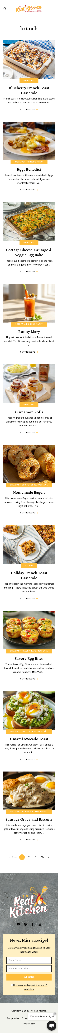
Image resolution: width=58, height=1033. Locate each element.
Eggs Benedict (29, 169)
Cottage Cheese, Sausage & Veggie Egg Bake (29, 252)
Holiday (29, 565)
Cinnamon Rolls (29, 412)
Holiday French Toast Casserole (29, 575)
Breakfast (29, 80)
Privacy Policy (29, 1024)
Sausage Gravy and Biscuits (29, 819)
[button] (51, 1026)
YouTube (18, 924)
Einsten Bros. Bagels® (34, 485)
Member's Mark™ (35, 162)
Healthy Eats (29, 651)
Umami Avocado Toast (29, 738)
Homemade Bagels (29, 492)
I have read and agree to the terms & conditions (30, 987)
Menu (53, 8)
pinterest (25, 924)
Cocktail (20, 324)
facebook (32, 924)
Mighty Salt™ (47, 811)
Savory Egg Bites (29, 658)
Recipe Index (13, 1018)
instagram (40, 924)
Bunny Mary (29, 331)
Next (44, 857)
